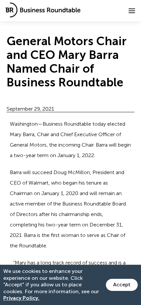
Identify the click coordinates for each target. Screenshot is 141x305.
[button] (132, 11)
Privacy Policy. (21, 298)
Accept (122, 284)
